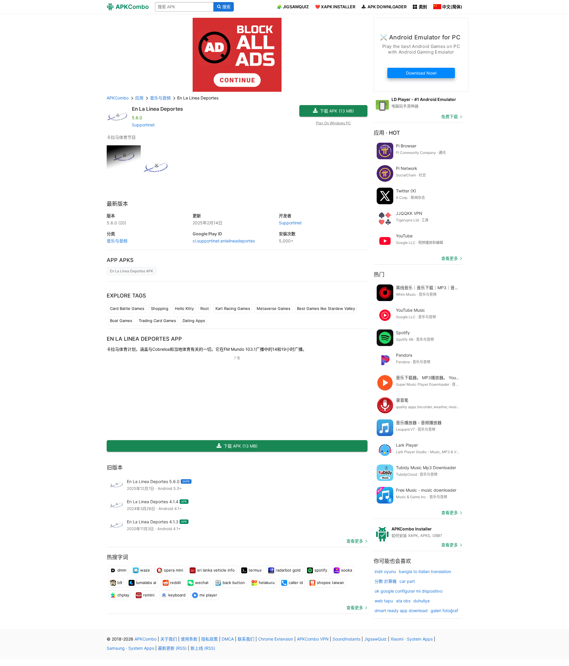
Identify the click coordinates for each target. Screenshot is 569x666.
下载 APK (337, 110)
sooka (346, 570)
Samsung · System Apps (130, 648)
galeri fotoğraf (444, 610)
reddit (175, 582)
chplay (123, 595)
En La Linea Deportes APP (144, 339)
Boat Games (121, 320)
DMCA (228, 638)
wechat (202, 582)
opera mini (173, 570)
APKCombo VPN (313, 638)
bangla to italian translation (425, 571)
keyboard (177, 595)
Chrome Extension (275, 638)
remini (148, 595)
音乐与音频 (117, 240)
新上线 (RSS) (203, 648)
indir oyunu (385, 571)
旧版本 (115, 467)
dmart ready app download (401, 610)
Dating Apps (194, 320)
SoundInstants (346, 638)
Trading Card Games (157, 320)
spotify (320, 570)
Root (204, 308)
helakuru (267, 582)
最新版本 (117, 204)
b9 (119, 582)
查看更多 (354, 540)
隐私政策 (209, 638)
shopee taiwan (330, 582)
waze (145, 570)
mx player (208, 595)
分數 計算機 (386, 581)
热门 (379, 274)
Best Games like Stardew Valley (326, 308)
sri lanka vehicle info (216, 570)
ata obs (403, 600)
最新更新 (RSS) (172, 648)
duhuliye (421, 600)
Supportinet (143, 124)
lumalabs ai (146, 582)
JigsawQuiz (375, 638)
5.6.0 (116, 222)
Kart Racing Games (232, 308)
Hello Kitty (184, 308)
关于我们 (168, 638)
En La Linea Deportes (157, 109)
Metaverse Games (273, 308)
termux (255, 570)
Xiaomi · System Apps (412, 638)
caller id (296, 582)
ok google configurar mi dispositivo (408, 590)
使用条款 (189, 638)
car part (407, 581)
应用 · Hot (387, 133)
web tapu (384, 600)
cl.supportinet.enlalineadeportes (224, 240)
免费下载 (449, 116)
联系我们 (246, 638)
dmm (121, 570)
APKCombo (118, 97)
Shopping (159, 308)
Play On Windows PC (333, 123)
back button (234, 582)
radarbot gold (288, 570)
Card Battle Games (127, 308)
